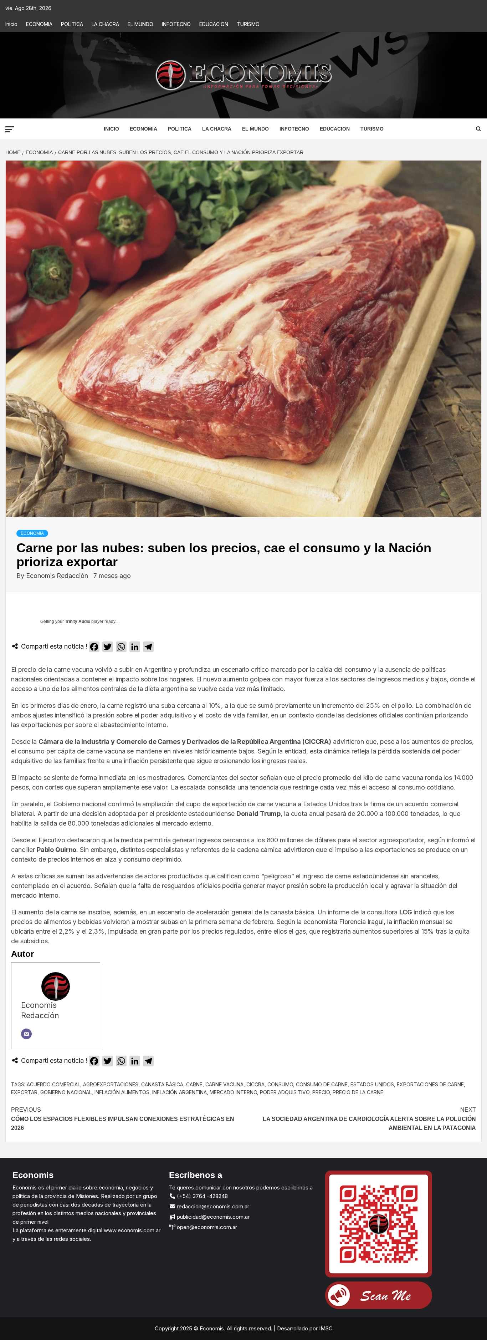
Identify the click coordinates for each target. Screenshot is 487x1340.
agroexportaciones (110, 1084)
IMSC (325, 1328)
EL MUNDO (140, 24)
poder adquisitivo (284, 1092)
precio (321, 1092)
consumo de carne (322, 1084)
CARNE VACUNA (224, 1084)
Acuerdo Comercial (53, 1084)
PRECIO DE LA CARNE (358, 1092)
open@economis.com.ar (206, 1227)
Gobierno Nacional (66, 1092)
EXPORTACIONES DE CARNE (430, 1084)
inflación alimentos (121, 1092)
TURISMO (248, 24)
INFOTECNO (176, 24)
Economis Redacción (58, 575)
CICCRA (255, 1084)
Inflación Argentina (179, 1092)
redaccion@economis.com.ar (212, 1206)
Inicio (11, 24)
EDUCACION (213, 24)
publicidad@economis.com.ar (212, 1216)
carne (194, 1084)
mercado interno (233, 1092)
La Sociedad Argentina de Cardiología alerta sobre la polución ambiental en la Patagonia (369, 1119)
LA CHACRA (105, 24)
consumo (280, 1084)
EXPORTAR (24, 1092)
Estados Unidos (372, 1084)
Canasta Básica (162, 1084)
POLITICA (72, 24)
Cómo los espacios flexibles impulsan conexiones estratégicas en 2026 (122, 1119)
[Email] (26, 1034)
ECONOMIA (39, 24)
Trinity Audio (77, 621)
